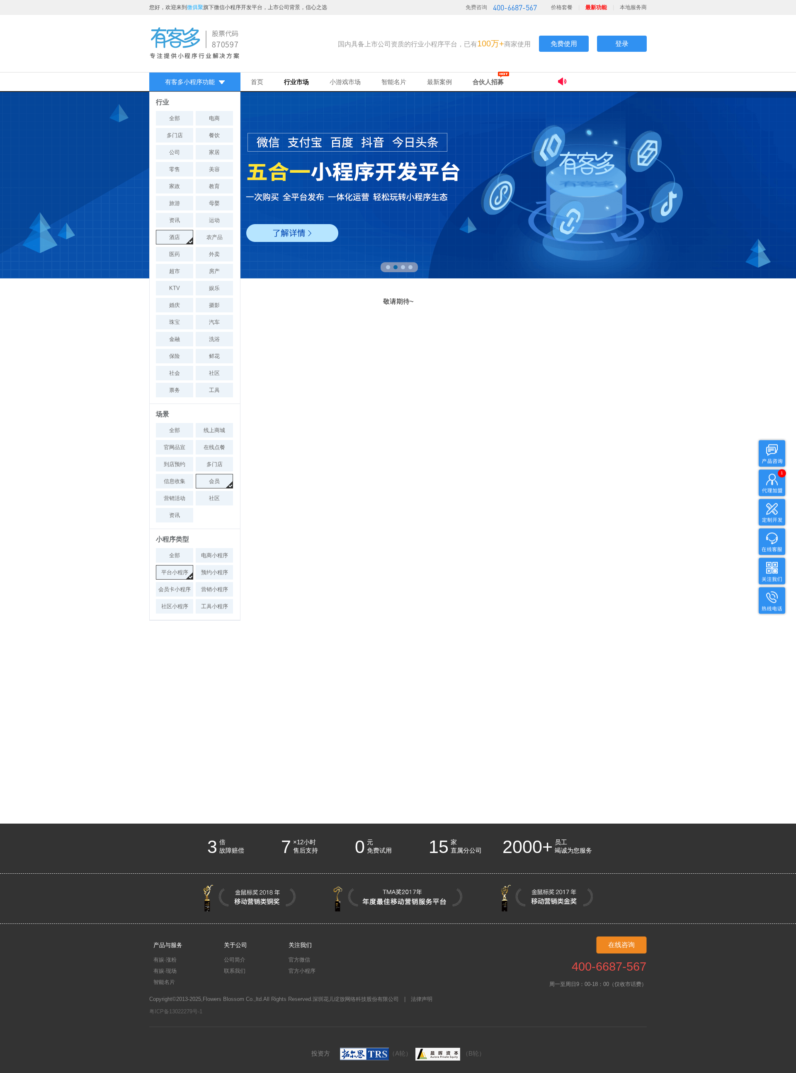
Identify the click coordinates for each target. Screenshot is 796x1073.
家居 (214, 152)
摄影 (214, 305)
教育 (214, 186)
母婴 (214, 203)
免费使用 (564, 43)
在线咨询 (621, 944)
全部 (174, 118)
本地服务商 (633, 7)
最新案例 (439, 81)
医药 (174, 254)
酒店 (174, 237)
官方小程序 (302, 971)
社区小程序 (174, 606)
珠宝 (174, 322)
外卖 (214, 254)
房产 (214, 271)
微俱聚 (195, 7)
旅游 (174, 203)
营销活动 (174, 498)
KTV (174, 288)
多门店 (175, 135)
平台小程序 (174, 572)
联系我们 (234, 971)
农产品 (214, 237)
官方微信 (299, 960)
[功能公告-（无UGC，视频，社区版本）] (602, 82)
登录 (622, 43)
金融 (174, 339)
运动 (214, 220)
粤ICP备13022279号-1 (175, 1011)
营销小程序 (214, 589)
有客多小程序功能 (190, 81)
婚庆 (174, 305)
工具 (214, 390)
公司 (174, 152)
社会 (174, 373)
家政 (174, 186)
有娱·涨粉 (165, 960)
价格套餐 (562, 7)
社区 (214, 373)
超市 (174, 271)
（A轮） (400, 1053)
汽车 (214, 322)
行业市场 (296, 81)
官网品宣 (174, 447)
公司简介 (234, 960)
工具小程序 (214, 606)
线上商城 (214, 430)
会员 (214, 481)
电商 (214, 118)
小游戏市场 (345, 81)
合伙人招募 (488, 81)
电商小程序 (214, 555)
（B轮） (473, 1053)
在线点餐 (214, 447)
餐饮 (214, 135)
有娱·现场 (165, 971)
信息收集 (174, 481)
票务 (174, 390)
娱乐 (214, 288)
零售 (174, 169)
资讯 (174, 220)
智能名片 (393, 81)
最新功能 (596, 7)
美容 (214, 169)
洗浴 (214, 339)
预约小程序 (214, 572)
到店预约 (174, 464)
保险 (174, 356)
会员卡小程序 (174, 589)
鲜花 (214, 356)
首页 (257, 81)
